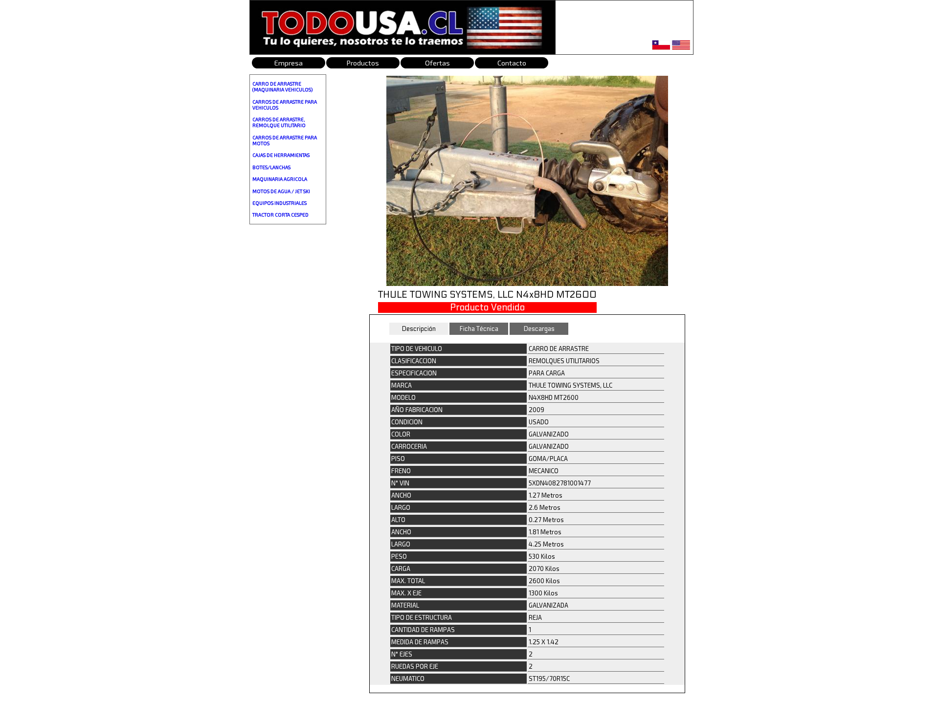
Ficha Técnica (479, 329)
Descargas (539, 329)
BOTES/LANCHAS (271, 167)
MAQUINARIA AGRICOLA (279, 179)
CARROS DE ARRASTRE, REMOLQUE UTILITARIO (279, 122)
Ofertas (437, 63)
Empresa (288, 63)
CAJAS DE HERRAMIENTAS (281, 155)
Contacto (511, 63)
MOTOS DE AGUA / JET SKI (281, 191)
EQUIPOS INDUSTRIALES (279, 203)
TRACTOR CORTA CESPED (280, 215)
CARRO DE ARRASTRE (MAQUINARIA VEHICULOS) (282, 86)
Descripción (419, 329)
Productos (363, 63)
